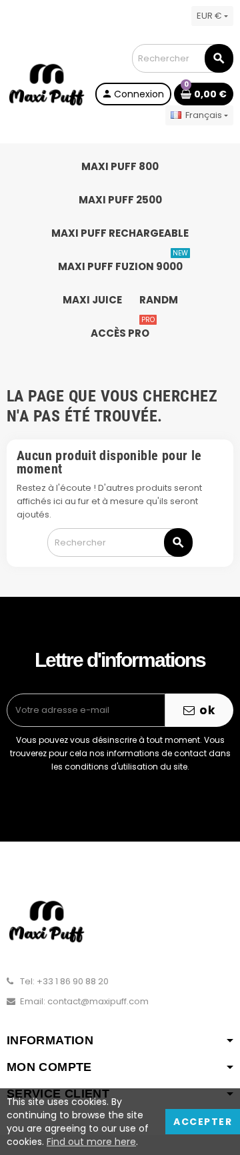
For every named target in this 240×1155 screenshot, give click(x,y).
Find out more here (91, 1141)
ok (206, 710)
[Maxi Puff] (47, 84)
